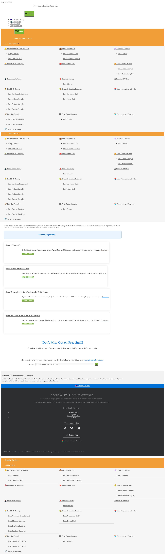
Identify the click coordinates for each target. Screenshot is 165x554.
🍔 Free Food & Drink (123, 64)
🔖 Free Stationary (66, 79)
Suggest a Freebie (16, 26)
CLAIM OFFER (28, 253)
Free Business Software (71, 59)
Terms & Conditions (73, 416)
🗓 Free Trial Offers (121, 79)
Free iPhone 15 (13, 245)
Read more (104, 250)
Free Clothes (122, 54)
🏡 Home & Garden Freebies (70, 89)
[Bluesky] (72, 428)
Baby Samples (13, 54)
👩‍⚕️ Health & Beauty (12, 89)
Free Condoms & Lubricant (18, 94)
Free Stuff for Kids (15, 59)
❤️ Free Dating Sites (67, 64)
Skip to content (6, 2)
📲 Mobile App (15, 22)
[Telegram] (78, 428)
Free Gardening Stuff (70, 94)
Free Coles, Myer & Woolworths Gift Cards (27, 292)
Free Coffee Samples (125, 69)
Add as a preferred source (73, 441)
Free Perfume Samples (16, 104)
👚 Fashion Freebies (122, 49)
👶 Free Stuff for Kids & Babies (16, 49)
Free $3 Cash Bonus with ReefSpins (23, 315)
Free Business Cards (70, 54)
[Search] (96, 364)
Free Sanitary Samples (16, 109)
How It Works (15, 24)
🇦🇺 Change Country (17, 19)
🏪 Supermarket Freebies (124, 114)
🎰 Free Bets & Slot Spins (14, 64)
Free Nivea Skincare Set (17, 268)
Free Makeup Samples (16, 99)
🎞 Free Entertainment (68, 114)
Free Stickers (67, 84)
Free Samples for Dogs (16, 124)
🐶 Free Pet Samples (12, 114)
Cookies (73, 414)
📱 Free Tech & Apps (12, 79)
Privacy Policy (74, 412)
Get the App (73, 435)
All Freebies (11, 44)
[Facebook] (65, 428)
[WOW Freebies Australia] (13, 16)
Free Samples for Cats (16, 119)
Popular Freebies (23, 39)
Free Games (67, 119)
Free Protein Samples (125, 74)
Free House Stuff (69, 99)
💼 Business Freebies (67, 49)
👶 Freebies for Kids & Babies (16, 470)
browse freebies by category (93, 360)
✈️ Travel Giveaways (12, 129)
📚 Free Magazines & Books (125, 89)
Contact (74, 418)
